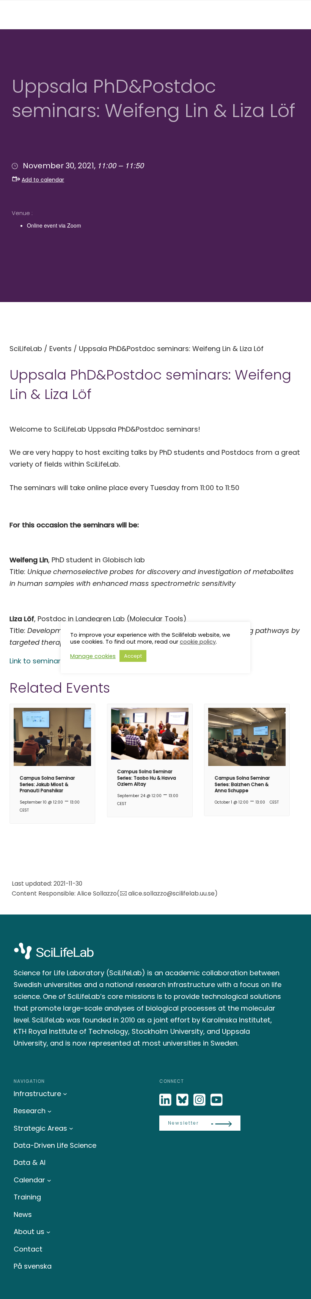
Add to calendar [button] (43, 180)
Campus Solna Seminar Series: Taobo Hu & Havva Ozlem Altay (146, 778)
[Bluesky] (183, 1100)
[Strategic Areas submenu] (71, 1128)
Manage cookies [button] (93, 656)
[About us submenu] (48, 1232)
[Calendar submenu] (49, 1180)
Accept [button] (133, 656)
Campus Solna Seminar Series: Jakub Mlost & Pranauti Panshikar (47, 784)
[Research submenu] (49, 1111)
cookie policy (198, 641)
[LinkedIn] (166, 1100)
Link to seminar (35, 661)
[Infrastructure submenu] (65, 1094)
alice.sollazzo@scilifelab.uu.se (171, 893)
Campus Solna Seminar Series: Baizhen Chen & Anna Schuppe (242, 784)
